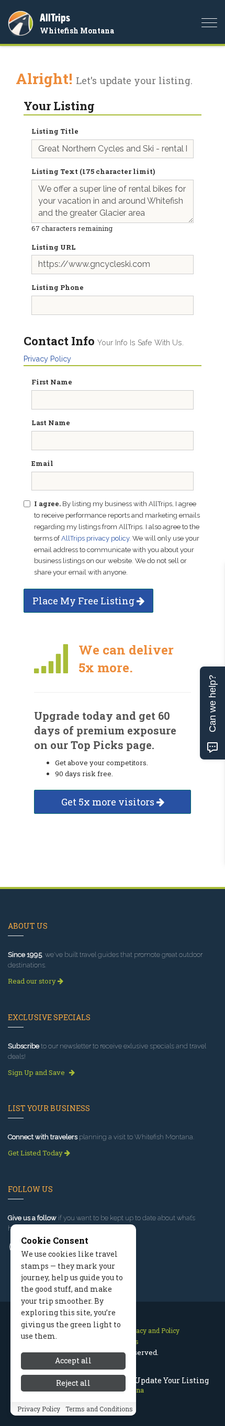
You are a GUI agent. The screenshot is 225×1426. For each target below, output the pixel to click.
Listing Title (54, 131)
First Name (51, 382)
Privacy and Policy (151, 1330)
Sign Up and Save (37, 1072)
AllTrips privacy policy (95, 538)
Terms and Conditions (99, 1409)
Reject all (73, 1383)
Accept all (73, 1360)
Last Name (50, 422)
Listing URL (53, 247)
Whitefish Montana (77, 31)
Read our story (33, 981)
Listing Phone (57, 287)
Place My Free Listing (84, 600)
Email (42, 463)
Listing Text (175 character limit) (93, 171)
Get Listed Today (36, 1153)
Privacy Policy (47, 359)
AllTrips (55, 17)
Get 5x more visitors (108, 802)
